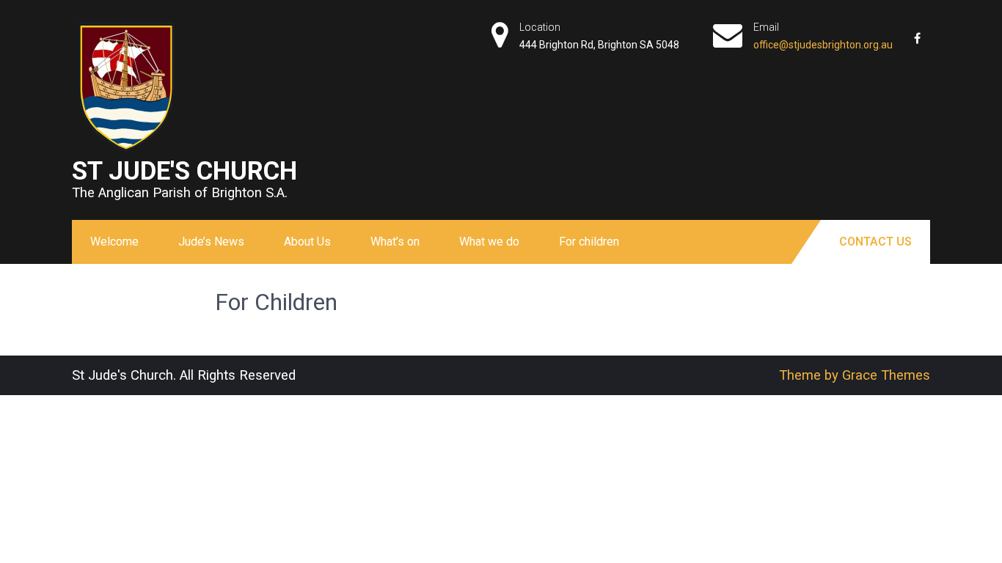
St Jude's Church (184, 170)
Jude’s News (211, 242)
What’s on (395, 242)
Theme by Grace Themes (854, 375)
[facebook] (917, 33)
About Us (307, 242)
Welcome (114, 242)
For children (589, 242)
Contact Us (875, 242)
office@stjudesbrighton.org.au (823, 45)
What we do (489, 242)
